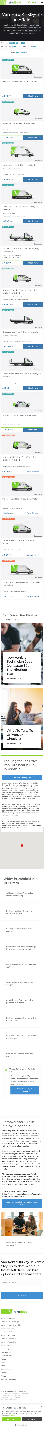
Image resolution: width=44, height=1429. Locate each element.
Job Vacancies (6, 1369)
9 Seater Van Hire (10, 81)
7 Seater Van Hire (10, 499)
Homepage (5, 1349)
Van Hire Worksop (8, 1332)
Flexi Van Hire (6, 1356)
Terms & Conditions (8, 1379)
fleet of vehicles (12, 822)
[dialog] (22, 1416)
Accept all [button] (11, 1419)
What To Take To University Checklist (20, 735)
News (3, 1362)
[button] (42, 2)
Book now (33, 96)
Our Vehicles (6, 1352)
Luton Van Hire (9, 165)
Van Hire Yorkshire (8, 1335)
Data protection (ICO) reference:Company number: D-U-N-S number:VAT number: (15, 1396)
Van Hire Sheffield (8, 1345)
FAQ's (3, 1366)
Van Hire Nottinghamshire (11, 1325)
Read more (14, 1415)
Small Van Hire (9, 123)
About (3, 1359)
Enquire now (33, 471)
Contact (4, 1373)
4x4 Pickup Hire (10, 415)
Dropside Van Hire (11, 332)
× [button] (41, 1407)
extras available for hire (18, 808)
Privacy (4, 1376)
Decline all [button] (32, 1419)
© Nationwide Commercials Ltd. (15, 1391)
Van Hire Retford (7, 1328)
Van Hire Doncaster (8, 1339)
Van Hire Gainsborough (10, 1322)
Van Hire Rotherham (9, 1342)
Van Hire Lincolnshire (9, 1318)
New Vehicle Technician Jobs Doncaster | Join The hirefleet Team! (19, 666)
